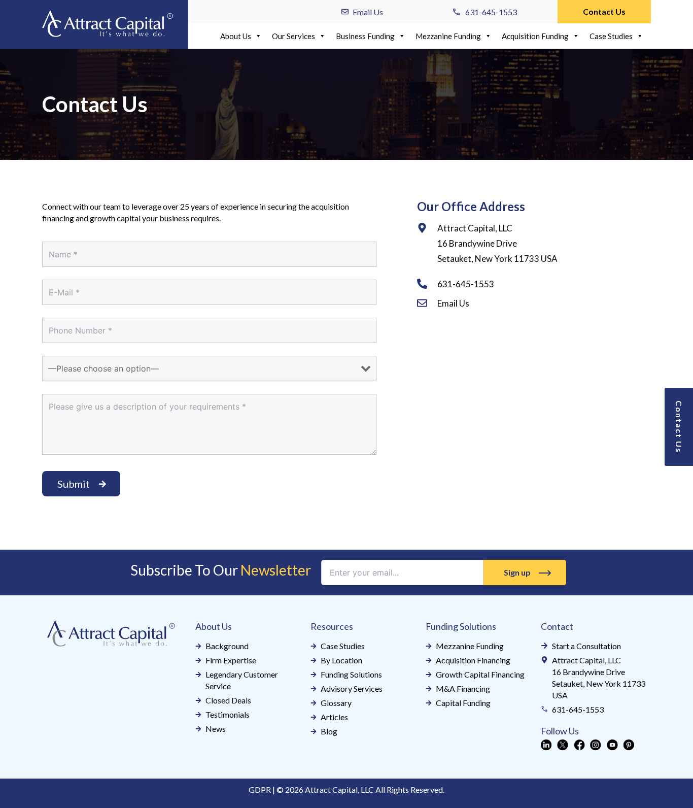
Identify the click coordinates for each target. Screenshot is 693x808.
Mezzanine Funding (448, 36)
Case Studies (611, 36)
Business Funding (365, 36)
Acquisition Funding (535, 36)
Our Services (293, 36)
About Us (235, 36)
